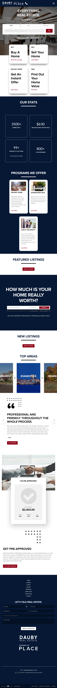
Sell (28, 25)
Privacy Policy (34, 311)
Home (28, 580)
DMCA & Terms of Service (44, 686)
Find (11, 25)
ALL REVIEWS (12, 442)
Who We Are (28, 593)
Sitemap (54, 686)
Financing (28, 589)
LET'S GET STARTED (10, 566)
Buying (28, 585)
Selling (28, 587)
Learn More (35, 38)
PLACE (35, 670)
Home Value (28, 591)
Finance (45, 25)
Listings (28, 582)
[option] (28, 378)
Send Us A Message (28, 628)
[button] (2, 419)
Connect (28, 596)
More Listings (28, 269)
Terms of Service (44, 311)
